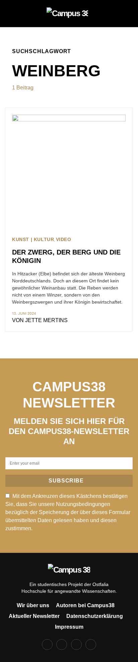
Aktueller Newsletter (34, 616)
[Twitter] (76, 644)
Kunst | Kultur (33, 239)
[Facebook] (47, 644)
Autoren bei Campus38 (85, 605)
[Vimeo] (90, 644)
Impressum (69, 627)
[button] (14, 13)
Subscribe (66, 480)
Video (63, 239)
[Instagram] (61, 644)
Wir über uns (33, 605)
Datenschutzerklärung (94, 616)
